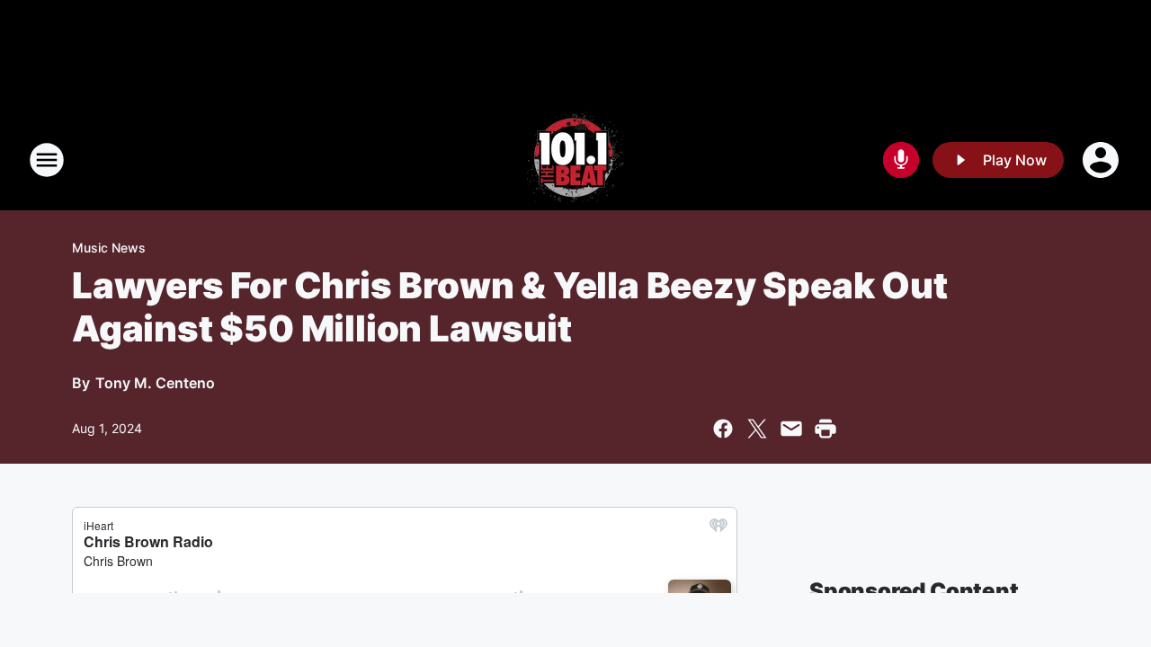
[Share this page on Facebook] (723, 428)
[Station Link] (575, 160)
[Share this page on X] (757, 428)
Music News (109, 247)
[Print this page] (825, 428)
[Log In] (1102, 160)
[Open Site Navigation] (47, 160)
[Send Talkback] (901, 160)
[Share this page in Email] (791, 428)
